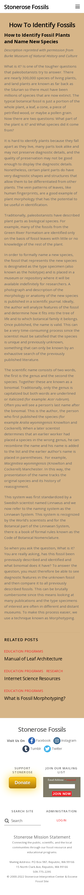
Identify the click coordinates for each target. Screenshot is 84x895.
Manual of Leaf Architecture (33, 659)
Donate (22, 782)
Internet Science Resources (32, 678)
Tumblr (35, 748)
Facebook (43, 740)
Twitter (56, 748)
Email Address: (56, 779)
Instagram (68, 740)
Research (54, 671)
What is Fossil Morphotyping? (34, 698)
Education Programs (23, 651)
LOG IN (61, 820)
